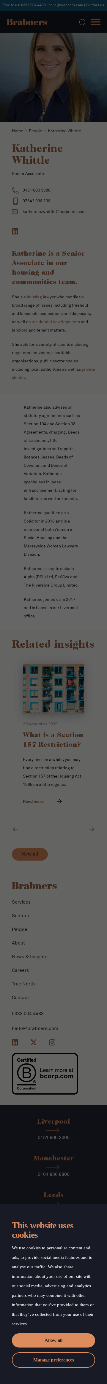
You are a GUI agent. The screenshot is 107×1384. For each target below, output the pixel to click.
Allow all (53, 1340)
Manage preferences (53, 1359)
